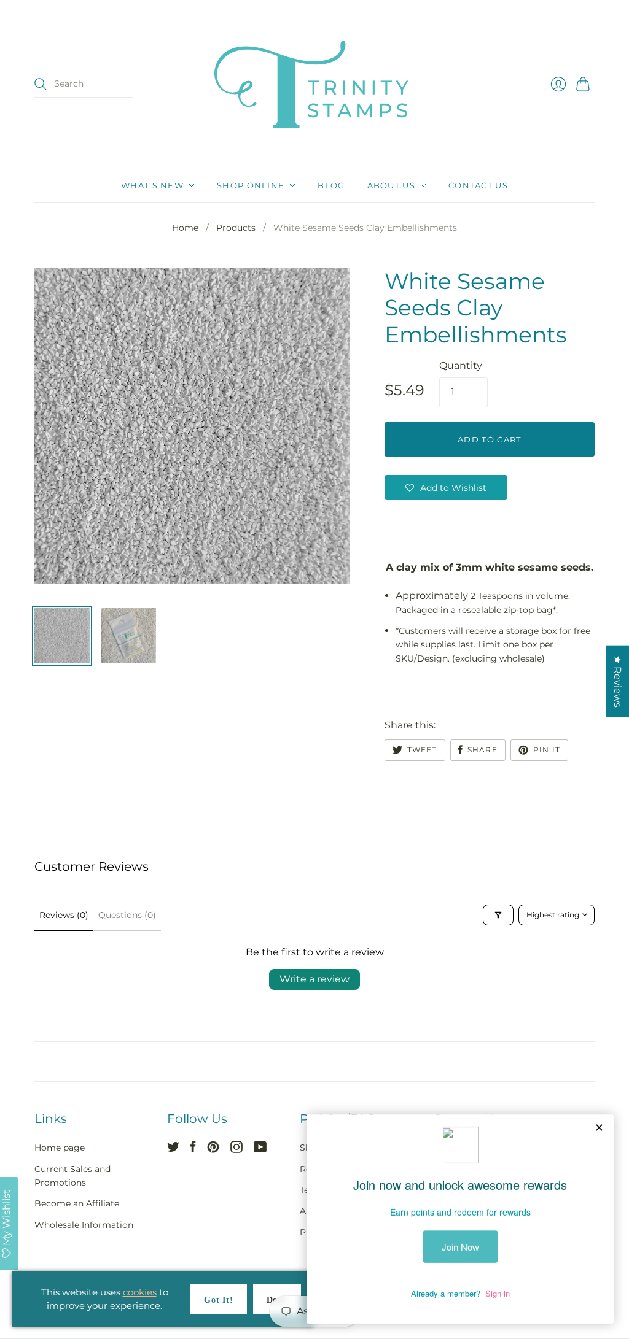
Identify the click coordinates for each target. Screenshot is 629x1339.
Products (236, 227)
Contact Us (478, 185)
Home (185, 227)
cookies (140, 1292)
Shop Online (250, 185)
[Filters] (498, 915)
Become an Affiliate (76, 1203)
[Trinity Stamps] (314, 84)
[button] (446, 487)
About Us (391, 185)
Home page (59, 1147)
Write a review (314, 979)
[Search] (40, 84)
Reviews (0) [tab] (63, 914)
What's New (152, 185)
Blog (331, 185)
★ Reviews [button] (617, 681)
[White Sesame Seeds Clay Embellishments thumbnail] (62, 635)
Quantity (460, 365)
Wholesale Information (83, 1224)
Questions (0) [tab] (127, 914)
